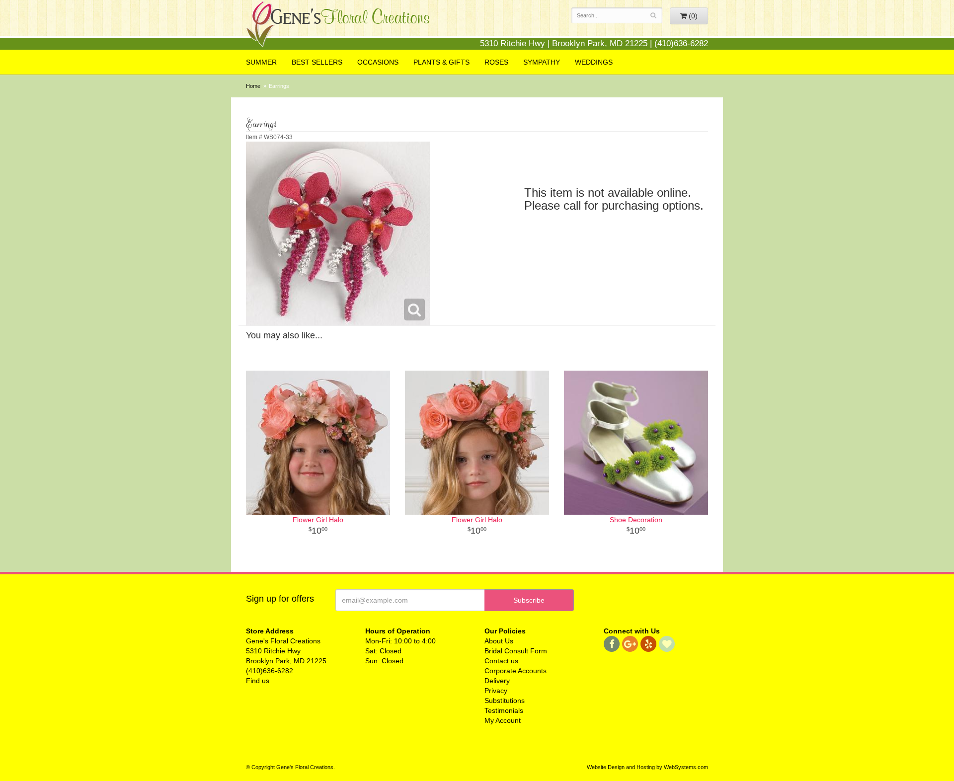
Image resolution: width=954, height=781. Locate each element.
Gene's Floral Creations (337, 25)
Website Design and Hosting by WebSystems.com (647, 767)
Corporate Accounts (515, 671)
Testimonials (503, 710)
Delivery (497, 681)
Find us (257, 681)
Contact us (501, 661)
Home (253, 86)
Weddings (594, 62)
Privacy (495, 691)
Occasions (377, 62)
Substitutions (504, 700)
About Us (498, 641)
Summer (261, 62)
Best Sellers (317, 62)
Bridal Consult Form (515, 651)
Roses (496, 62)
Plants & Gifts (441, 62)
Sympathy (541, 62)
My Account (502, 720)
